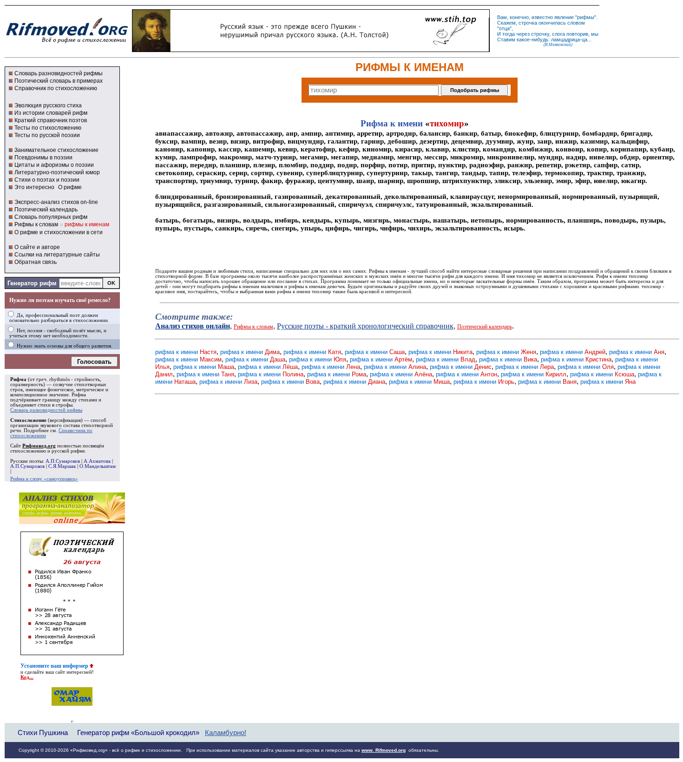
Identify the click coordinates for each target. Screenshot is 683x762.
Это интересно (34, 187)
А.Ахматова (97, 461)
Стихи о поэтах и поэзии (46, 180)
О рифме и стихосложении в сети (58, 232)
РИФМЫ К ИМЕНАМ (409, 67)
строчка (528, 23)
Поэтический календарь (46, 209)
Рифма (18, 379)
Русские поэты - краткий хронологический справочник (365, 326)
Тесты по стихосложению (47, 128)
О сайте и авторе (37, 247)
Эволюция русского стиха (48, 105)
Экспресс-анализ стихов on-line (56, 202)
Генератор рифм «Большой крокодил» (138, 732)
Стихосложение (28, 420)
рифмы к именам (87, 224)
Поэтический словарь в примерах (58, 81)
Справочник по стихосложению (55, 88)
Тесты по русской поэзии (47, 135)
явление (564, 17)
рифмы (585, 17)
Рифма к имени (392, 123)
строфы (64, 404)
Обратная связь (35, 262)
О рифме (70, 187)
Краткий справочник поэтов (50, 120)
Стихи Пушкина (43, 732)
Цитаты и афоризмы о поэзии (54, 165)
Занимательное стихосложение (56, 150)
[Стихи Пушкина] (311, 49)
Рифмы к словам (36, 224)
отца (504, 28)
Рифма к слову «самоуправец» (44, 478)
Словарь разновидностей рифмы (58, 73)
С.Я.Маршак (62, 466)
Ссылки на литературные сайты (57, 254)
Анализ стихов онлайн (192, 326)
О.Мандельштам (97, 466)
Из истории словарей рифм (50, 113)
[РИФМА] (67, 43)
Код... (26, 677)
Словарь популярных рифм (50, 217)
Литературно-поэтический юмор (57, 172)
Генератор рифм (32, 283)
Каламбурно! (225, 732)
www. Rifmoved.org (383, 750)
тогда (508, 34)
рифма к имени (186, 351)
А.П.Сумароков (63, 461)
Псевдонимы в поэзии (43, 157)
